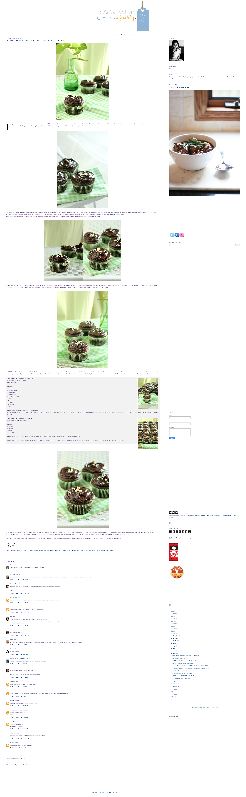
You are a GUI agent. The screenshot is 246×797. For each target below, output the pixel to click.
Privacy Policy (112, 792)
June (174, 648)
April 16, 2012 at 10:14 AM (19, 738)
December (175, 636)
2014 (172, 628)
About (94, 792)
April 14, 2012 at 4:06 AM (19, 696)
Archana (12, 691)
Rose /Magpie (13, 630)
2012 (172, 633)
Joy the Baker (103, 550)
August (175, 643)
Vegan (111, 550)
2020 (172, 613)
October (175, 641)
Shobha (12, 565)
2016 (172, 623)
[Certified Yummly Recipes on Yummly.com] (181, 538)
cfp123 (12, 721)
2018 (172, 618)
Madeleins (96, 374)
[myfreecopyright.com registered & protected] (205, 707)
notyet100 (13, 742)
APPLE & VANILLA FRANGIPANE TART (183, 663)
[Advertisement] (185, 263)
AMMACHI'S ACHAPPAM (179, 658)
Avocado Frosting (29, 550)
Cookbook (72, 550)
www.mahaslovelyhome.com (17, 710)
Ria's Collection (181, 515)
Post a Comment (10, 752)
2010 (172, 692)
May (174, 651)
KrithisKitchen (14, 597)
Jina (11, 616)
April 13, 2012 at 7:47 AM (19, 570)
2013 (172, 631)
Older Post (157, 755)
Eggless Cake (80, 550)
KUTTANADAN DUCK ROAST (179, 87)
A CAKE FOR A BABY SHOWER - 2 (181, 678)
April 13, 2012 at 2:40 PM (19, 663)
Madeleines (112, 214)
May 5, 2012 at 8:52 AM (18, 747)
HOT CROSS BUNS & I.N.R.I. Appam (182, 673)
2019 (172, 616)
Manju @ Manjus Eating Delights (19, 658)
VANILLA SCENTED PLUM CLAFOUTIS (183, 675)
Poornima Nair (14, 574)
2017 (172, 621)
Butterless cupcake (42, 550)
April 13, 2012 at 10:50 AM (19, 602)
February (175, 683)
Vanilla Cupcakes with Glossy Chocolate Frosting (22, 126)
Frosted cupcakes (92, 550)
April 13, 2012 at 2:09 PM (19, 654)
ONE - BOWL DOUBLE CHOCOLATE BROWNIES (185, 655)
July (174, 646)
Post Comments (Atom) (19, 758)
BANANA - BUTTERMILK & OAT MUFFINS (184, 660)
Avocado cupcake (16, 550)
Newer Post (9, 755)
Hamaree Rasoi (14, 584)
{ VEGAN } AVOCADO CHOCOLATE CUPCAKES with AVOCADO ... (190, 668)
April (174, 653)
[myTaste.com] (173, 716)
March (175, 681)
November (176, 638)
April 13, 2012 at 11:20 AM (19, 625)
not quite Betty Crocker (21, 420)
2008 (172, 697)
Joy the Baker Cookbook (21, 380)
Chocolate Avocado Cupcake (59, 550)
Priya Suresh (13, 700)
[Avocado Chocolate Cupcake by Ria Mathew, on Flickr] (148, 393)
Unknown (12, 607)
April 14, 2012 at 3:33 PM (19, 717)
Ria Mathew (13, 668)
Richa (11, 649)
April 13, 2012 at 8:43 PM (19, 686)
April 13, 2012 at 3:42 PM (19, 677)
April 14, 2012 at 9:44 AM (19, 706)
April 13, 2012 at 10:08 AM (19, 593)
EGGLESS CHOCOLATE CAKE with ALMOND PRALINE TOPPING (190, 665)
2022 (172, 611)
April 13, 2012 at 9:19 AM (19, 579)
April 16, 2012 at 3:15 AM (19, 729)
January (175, 686)
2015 (172, 626)
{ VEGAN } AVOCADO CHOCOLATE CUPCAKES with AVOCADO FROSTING (35, 41)
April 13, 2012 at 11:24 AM (19, 635)
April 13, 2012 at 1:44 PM (19, 644)
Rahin (11, 639)
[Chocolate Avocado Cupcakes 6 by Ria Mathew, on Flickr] (148, 433)
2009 (172, 694)
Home (82, 755)
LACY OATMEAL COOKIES (179, 670)
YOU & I (144, 34)
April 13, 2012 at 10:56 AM (19, 612)
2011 (172, 689)
